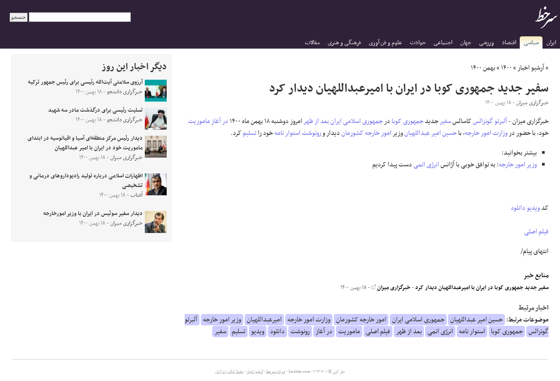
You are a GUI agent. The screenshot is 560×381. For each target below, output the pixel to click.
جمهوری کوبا (408, 121)
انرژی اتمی (426, 164)
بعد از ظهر (316, 121)
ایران (551, 43)
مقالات (312, 43)
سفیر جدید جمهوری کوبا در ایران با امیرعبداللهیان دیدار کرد (482, 288)
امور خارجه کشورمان (366, 133)
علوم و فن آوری (385, 43)
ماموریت (199, 121)
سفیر (445, 121)
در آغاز (219, 121)
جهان (465, 43)
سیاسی (531, 43)
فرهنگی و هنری (344, 43)
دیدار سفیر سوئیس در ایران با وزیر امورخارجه (93, 214)
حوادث (418, 43)
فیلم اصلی (536, 231)
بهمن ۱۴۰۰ (483, 68)
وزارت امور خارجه (486, 133)
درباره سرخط (275, 371)
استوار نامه (287, 133)
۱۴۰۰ (506, 68)
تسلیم (249, 133)
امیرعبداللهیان (264, 319)
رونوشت (311, 133)
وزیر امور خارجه (518, 164)
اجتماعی (443, 43)
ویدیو (533, 208)
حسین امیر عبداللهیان (430, 133)
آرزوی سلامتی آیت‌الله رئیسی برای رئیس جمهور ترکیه (85, 82)
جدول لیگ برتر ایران (229, 371)
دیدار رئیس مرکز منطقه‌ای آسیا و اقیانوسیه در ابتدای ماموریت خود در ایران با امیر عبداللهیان (85, 143)
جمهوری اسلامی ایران (356, 121)
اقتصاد (509, 43)
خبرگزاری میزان (393, 288)
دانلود (518, 208)
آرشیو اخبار (531, 68)
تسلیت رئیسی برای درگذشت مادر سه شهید (95, 110)
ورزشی (486, 43)
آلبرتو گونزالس (490, 121)
